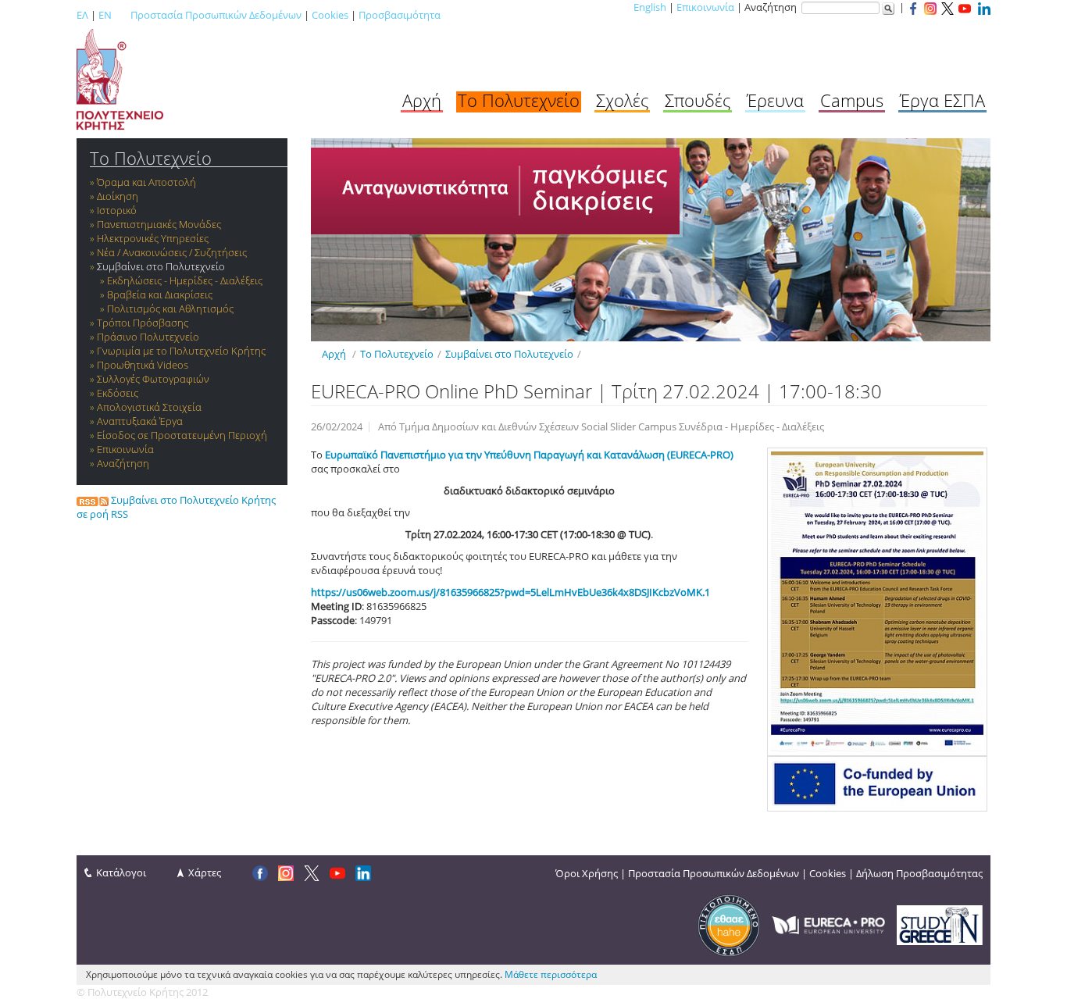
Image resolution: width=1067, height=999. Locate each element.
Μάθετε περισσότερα (551, 974)
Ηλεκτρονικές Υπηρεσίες (153, 238)
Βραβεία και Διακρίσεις (159, 294)
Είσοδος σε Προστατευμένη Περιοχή (182, 435)
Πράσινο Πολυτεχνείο (148, 337)
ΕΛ (82, 15)
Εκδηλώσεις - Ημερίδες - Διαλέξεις (184, 280)
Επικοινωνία (705, 7)
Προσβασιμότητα (400, 15)
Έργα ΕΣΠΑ (942, 100)
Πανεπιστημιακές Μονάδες (159, 224)
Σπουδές (697, 100)
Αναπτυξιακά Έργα (140, 421)
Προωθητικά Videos (142, 365)
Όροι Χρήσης (586, 873)
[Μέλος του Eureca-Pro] (828, 924)
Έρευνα (775, 100)
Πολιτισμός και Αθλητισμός (170, 308)
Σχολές (622, 100)
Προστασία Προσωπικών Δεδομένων (216, 15)
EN (105, 15)
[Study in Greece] (940, 924)
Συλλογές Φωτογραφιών (153, 379)
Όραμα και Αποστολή (146, 182)
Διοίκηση (117, 196)
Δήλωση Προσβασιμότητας (919, 873)
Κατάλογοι (121, 872)
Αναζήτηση (123, 463)
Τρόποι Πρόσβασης (142, 323)
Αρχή (421, 100)
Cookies (330, 15)
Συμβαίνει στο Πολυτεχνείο (161, 266)
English (649, 7)
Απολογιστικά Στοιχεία (149, 407)
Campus (851, 100)
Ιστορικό (117, 210)
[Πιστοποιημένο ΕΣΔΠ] (729, 924)
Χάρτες (204, 872)
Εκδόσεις (117, 393)
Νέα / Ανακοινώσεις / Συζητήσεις (172, 252)
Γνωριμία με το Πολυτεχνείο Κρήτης (181, 351)
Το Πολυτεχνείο (519, 100)
